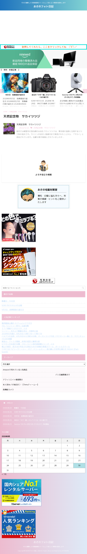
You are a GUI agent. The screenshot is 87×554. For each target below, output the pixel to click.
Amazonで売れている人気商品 (15, 369)
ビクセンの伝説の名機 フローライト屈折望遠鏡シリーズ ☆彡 (28, 344)
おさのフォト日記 (43, 6)
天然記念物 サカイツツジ (28, 124)
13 (43, 455)
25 (19, 465)
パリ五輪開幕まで (36, 374)
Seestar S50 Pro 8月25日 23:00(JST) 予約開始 (44, 96)
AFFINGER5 (65, 551)
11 (19, 455)
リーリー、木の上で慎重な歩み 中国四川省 (20, 331)
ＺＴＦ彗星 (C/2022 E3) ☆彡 (14, 328)
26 (31, 465)
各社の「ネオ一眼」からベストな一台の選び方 (15, 96)
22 (67, 460)
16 (79, 455)
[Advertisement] (43, 27)
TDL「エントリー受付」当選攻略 (15, 326)
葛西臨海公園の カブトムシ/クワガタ (17, 323)
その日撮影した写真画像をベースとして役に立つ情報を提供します (43, 547)
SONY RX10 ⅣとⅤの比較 (12, 305)
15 (67, 455)
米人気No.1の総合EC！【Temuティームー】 (21, 384)
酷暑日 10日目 (8, 301)
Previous (2, 91)
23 (79, 460)
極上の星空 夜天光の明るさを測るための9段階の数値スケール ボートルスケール (36, 346)
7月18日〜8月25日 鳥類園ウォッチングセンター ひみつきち (72, 96)
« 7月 (4, 474)
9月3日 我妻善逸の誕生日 (13, 309)
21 (55, 460)
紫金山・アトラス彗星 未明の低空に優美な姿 (21, 341)
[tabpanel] (15, 91)
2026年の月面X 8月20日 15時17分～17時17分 (22, 333)
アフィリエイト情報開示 (13, 379)
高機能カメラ (8, 389)
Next (85, 91)
